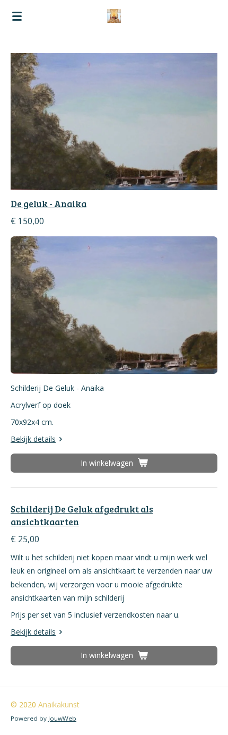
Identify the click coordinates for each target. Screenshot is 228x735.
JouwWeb (62, 718)
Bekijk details (33, 439)
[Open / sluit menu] (17, 16)
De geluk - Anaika (48, 204)
